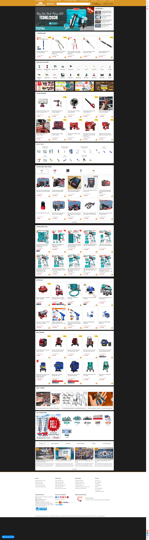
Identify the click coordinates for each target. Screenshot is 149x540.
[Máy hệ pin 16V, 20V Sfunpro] (44, 86)
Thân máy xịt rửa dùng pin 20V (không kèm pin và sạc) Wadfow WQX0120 (74, 323)
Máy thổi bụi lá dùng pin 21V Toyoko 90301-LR (89, 111)
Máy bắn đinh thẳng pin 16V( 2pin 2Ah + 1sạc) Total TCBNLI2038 (58, 245)
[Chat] (147, 531)
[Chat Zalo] (147, 533)
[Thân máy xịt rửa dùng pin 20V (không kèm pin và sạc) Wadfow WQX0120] (74, 314)
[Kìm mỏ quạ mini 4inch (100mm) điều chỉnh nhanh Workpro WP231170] (59, 44)
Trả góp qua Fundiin (79, 485)
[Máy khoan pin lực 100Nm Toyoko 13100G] (59, 126)
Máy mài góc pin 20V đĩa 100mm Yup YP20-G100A (106, 214)
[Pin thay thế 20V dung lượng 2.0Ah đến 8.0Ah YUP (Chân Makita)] (106, 182)
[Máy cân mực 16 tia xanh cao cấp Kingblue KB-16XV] (74, 367)
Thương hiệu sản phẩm (99, 491)
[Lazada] (68, 497)
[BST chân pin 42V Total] (64, 19)
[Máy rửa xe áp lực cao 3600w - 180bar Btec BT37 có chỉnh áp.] (59, 290)
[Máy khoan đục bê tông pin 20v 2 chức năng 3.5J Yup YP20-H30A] (43, 182)
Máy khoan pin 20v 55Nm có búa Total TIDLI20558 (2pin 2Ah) (90, 245)
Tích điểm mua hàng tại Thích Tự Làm (82, 486)
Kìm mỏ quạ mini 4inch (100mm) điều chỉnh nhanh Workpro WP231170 (58, 52)
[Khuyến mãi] (147, 6)
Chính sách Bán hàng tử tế (60, 485)
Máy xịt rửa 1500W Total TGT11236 (73, 298)
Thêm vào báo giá (40, 55)
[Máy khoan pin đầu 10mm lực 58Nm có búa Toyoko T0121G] (106, 126)
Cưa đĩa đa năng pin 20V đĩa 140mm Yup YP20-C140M (57, 191)
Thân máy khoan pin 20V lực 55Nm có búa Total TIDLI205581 (105, 245)
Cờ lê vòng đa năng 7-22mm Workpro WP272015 (89, 52)
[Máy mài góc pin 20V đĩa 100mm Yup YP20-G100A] (106, 205)
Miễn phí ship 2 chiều (59, 483)
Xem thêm (74, 222)
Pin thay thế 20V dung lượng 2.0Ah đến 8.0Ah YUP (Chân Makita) (105, 191)
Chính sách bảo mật (59, 480)
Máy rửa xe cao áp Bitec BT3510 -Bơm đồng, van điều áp (43, 323)
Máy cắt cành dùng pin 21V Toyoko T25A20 (41, 134)
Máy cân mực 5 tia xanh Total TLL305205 (89, 375)
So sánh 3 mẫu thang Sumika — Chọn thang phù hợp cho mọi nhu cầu (74, 408)
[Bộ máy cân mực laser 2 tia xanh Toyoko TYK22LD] (43, 342)
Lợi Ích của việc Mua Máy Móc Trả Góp (106, 16)
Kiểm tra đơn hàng (38, 482)
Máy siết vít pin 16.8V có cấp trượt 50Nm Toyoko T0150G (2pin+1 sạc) (89, 135)
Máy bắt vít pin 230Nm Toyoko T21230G (74, 134)
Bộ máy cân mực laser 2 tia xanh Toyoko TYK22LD (43, 350)
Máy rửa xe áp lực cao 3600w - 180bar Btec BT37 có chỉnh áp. (58, 298)
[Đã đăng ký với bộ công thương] (41, 508)
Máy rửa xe (39, 280)
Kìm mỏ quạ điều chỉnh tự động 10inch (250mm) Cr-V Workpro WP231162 (74, 52)
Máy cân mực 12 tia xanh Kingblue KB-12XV (57, 375)
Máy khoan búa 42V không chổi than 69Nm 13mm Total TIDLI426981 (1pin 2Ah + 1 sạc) (105, 270)
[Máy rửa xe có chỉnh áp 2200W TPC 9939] (90, 290)
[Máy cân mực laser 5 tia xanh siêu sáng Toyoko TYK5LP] (59, 342)
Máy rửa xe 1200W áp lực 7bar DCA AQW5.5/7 (105, 298)
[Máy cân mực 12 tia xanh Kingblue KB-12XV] (59, 367)
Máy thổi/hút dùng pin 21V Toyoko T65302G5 (57, 111)
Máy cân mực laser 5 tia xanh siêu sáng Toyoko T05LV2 (89, 350)
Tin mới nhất (99, 8)
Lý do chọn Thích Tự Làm (40, 485)
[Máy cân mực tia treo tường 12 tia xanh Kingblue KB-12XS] (106, 342)
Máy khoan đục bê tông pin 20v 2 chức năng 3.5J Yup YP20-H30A (43, 191)
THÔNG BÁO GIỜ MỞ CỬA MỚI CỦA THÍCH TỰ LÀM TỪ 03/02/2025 (44, 461)
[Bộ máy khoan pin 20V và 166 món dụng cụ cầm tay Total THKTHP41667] (43, 236)
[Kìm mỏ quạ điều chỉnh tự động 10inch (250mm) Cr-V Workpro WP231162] (74, 44)
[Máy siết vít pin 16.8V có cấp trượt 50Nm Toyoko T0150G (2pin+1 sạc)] (90, 126)
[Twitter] (58, 497)
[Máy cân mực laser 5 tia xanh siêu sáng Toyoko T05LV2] (90, 342)
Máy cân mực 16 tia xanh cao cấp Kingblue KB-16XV (74, 375)
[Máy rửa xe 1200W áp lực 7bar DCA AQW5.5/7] (106, 290)
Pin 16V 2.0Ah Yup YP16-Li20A (42, 213)
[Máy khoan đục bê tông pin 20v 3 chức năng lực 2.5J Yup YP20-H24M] (74, 205)
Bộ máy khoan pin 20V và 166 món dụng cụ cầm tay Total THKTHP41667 (42, 245)
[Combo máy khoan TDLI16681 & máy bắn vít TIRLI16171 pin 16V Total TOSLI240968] (74, 236)
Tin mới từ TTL (98, 480)
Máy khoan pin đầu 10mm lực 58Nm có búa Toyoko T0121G (105, 134)
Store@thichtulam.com (42, 499)
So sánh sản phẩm (98, 488)
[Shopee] (65, 497)
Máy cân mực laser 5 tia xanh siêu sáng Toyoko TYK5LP (58, 350)
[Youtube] (63, 497)
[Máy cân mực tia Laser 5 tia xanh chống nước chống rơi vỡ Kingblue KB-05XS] (43, 367)
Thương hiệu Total (42, 226)
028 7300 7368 (41, 500)
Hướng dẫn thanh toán (79, 482)
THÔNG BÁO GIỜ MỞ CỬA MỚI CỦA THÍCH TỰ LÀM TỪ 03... (106, 12)
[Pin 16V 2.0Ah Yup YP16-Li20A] (43, 205)
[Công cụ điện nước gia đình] (84, 86)
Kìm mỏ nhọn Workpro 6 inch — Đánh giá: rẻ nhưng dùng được (47, 408)
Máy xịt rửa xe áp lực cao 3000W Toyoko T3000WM (43, 298)
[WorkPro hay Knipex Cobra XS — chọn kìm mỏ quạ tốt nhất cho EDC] (100, 399)
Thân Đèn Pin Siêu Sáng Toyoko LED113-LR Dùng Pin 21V (43, 111)
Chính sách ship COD (59, 486)
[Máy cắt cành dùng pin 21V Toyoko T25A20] (43, 126)
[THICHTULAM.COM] (40, 4)
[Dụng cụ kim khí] (104, 86)
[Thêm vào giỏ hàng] (49, 57)
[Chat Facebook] (147, 535)
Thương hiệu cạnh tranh (43, 167)
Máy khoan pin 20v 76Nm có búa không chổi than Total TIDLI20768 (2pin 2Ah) (43, 270)
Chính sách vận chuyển (59, 482)
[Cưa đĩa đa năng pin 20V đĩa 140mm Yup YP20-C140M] (59, 182)
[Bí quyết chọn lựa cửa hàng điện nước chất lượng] (98, 21)
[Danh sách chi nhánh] (147, 538)
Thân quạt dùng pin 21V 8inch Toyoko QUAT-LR (74, 111)
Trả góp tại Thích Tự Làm (80, 483)
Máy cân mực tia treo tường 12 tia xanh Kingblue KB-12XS (105, 350)
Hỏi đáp (96, 486)
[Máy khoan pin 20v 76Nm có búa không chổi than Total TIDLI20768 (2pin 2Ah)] (43, 261)
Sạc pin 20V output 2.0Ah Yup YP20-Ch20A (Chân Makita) (74, 191)
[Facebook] (56, 497)
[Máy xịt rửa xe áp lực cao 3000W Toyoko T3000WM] (43, 290)
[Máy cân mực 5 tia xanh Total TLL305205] (90, 367)
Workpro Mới (41, 33)
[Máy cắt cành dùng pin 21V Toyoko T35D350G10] (106, 103)
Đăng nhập (106, 3)
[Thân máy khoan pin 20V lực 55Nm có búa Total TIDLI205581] (106, 236)
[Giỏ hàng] (147, 1)
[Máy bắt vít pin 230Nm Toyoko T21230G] (74, 126)
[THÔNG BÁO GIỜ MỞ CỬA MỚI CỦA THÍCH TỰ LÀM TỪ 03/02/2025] (98, 13)
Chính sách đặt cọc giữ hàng (60, 488)
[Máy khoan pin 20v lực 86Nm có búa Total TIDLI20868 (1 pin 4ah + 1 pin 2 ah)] (59, 261)
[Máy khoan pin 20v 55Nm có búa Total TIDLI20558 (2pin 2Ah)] (90, 236)
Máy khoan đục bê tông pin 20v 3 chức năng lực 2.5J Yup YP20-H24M (74, 214)
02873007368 (111, 0)
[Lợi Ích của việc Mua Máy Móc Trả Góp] (98, 17)
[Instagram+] (61, 497)
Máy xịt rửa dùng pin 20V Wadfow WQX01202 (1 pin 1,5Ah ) (59, 323)
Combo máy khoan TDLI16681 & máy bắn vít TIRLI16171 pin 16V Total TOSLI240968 (74, 245)
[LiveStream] (147, 8)
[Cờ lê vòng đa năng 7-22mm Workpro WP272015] (90, 44)
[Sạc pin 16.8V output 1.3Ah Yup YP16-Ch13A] (90, 182)
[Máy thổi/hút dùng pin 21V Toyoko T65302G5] (59, 103)
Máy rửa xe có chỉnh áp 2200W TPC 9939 (89, 298)
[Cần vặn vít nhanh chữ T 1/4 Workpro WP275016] (43, 44)
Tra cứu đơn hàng (102, 0)
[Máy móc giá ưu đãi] (64, 86)
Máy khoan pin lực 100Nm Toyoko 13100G (57, 134)
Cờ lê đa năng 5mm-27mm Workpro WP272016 (104, 52)
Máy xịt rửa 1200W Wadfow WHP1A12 (104, 323)
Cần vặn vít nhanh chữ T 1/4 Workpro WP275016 (42, 52)
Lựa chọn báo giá (56, 114)
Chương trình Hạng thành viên (80, 488)
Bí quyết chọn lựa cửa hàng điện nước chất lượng (106, 21)
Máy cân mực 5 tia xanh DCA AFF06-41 (105, 375)
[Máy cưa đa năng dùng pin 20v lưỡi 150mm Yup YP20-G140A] (90, 205)
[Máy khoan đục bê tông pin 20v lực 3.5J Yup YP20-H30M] (59, 205)
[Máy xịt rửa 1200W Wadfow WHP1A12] (106, 314)
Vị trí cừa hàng (94, 0)
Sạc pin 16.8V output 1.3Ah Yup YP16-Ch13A (90, 191)
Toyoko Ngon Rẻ (41, 93)
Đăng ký (111, 3)
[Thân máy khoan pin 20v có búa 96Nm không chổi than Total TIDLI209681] (74, 261)
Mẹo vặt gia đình (98, 482)
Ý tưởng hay (97, 483)
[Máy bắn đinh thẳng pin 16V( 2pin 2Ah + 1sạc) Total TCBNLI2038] (59, 236)
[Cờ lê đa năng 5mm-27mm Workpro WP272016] (105, 44)
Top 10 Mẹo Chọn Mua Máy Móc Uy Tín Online (106, 25)
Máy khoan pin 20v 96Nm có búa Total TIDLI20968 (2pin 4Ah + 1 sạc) (90, 270)
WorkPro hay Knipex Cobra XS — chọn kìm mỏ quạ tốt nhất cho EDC (100, 408)
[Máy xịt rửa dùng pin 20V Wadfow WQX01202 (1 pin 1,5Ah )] (59, 314)
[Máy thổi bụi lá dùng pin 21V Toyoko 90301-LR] (90, 103)
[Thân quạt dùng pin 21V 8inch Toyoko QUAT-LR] (74, 103)
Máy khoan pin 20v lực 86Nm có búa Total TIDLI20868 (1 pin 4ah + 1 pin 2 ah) (58, 270)
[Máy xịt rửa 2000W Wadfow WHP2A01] (90, 314)
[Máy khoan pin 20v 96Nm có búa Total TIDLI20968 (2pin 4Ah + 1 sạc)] (90, 261)
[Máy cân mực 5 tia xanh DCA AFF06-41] (106, 367)
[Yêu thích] (147, 4)
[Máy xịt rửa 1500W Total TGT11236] (74, 290)
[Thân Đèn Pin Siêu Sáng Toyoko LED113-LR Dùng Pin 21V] (43, 103)
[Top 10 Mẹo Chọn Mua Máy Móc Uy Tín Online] (98, 26)
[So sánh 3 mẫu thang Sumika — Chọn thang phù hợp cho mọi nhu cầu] (74, 399)
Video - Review (40, 388)
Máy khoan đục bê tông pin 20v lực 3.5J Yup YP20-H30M (58, 214)
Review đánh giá (98, 485)
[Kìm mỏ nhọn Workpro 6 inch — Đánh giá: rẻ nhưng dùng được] (48, 399)
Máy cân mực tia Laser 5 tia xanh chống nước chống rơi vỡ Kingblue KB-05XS (43, 375)
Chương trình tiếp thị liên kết (40, 486)
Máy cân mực (40, 332)
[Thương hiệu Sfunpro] (48, 426)
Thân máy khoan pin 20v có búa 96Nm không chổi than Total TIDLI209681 (74, 270)
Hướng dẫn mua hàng (79, 480)
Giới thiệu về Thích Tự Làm (40, 480)
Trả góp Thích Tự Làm (39, 483)
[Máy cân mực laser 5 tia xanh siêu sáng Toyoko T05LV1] (74, 342)
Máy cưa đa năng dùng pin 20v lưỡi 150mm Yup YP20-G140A (89, 214)
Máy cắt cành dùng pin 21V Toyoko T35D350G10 (104, 111)
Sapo (104, 516)
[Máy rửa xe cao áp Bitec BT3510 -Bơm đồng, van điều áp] (43, 314)
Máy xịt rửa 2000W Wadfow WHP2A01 (89, 323)
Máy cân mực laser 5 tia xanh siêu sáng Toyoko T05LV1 (74, 350)
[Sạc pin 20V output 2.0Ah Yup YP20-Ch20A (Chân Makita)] (74, 182)
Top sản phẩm (98, 489)
